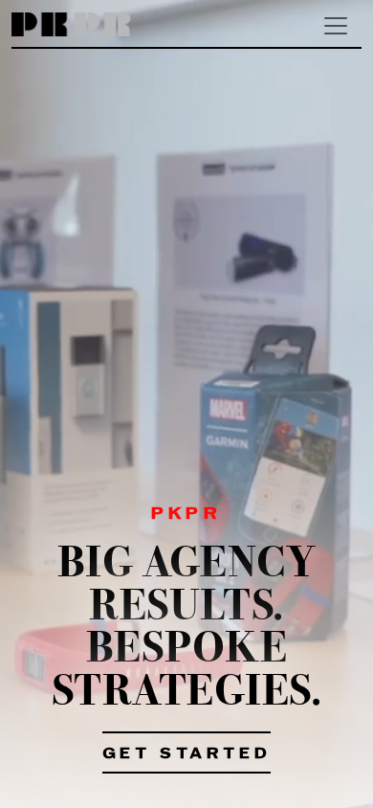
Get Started (187, 754)
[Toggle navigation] (336, 26)
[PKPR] (71, 25)
